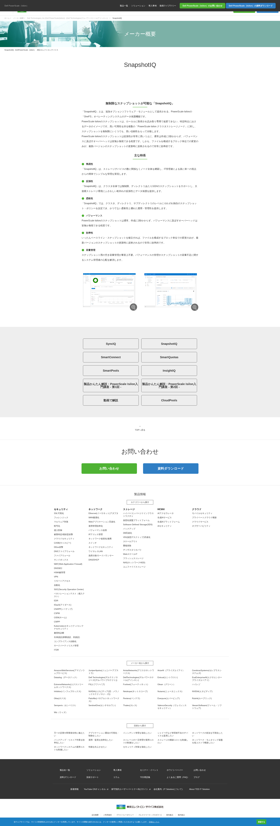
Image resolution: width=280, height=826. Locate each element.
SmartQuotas (169, 357)
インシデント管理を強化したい (137, 733)
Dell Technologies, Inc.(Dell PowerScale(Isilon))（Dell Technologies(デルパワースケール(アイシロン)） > (68, 18)
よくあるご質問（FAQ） (178, 777)
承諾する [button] (261, 821)
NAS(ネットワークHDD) (134, 562)
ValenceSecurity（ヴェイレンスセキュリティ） (172, 706)
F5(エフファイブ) (97, 684)
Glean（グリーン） (166, 684)
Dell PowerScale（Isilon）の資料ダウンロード (251, 6)
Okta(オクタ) (60, 698)
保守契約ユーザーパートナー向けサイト (129, 789)
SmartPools (111, 370)
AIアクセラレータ (166, 513)
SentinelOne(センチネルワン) (102, 705)
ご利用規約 (107, 815)
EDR (56, 600)
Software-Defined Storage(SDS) (138, 524)
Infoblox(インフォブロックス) (67, 691)
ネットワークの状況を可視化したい (207, 734)
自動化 (57, 585)
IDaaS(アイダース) (62, 605)
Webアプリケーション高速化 (102, 522)
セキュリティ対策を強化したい (137, 747)
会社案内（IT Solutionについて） (169, 789)
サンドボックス (61, 560)
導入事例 (152, 6)
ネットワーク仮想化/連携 (100, 538)
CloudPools (169, 400)
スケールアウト (130, 541)
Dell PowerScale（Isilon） (16, 6)
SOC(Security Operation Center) (69, 589)
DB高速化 (127, 533)
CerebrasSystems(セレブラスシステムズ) (207, 671)
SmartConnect (111, 357)
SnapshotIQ (117, 18)
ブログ (197, 777)
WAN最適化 (94, 517)
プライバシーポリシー (125, 815)
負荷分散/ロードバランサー (101, 555)
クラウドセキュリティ (64, 538)
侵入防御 (58, 530)
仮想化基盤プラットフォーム (136, 520)
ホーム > (7, 18)
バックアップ (129, 529)
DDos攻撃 (58, 547)
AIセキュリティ (165, 526)
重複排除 (127, 545)
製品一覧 (124, 6)
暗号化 (57, 526)
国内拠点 (169, 815)
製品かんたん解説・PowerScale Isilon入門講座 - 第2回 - (169, 385)
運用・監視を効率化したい (101, 740)
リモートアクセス (62, 581)
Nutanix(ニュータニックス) (170, 691)
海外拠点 (181, 815)
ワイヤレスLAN (96, 551)
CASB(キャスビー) (62, 543)
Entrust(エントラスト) (168, 677)
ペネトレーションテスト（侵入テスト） (69, 594)
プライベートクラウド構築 (204, 517)
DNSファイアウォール (64, 551)
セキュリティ (61, 509)
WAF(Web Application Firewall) (68, 564)
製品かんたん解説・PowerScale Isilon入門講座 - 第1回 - (111, 385)
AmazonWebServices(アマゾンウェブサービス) (69, 671)
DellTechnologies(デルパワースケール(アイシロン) (138, 678)
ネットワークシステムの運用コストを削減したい (69, 748)
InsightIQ (169, 370)
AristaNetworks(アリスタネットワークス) (138, 671)
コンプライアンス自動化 (65, 641)
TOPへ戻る (140, 430)
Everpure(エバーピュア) (169, 698)
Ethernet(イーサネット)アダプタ (103, 513)
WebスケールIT (130, 554)
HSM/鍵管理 (59, 572)
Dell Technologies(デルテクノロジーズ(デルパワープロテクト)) (103, 678)
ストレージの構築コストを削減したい (173, 741)
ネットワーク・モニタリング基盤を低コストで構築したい (207, 741)
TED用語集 (145, 777)
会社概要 (95, 815)
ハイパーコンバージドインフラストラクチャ (138, 514)
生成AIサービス (165, 517)
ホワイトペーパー (175, 770)
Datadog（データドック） (66, 677)
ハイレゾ (196, 684)
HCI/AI (161, 509)
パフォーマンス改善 (98, 530)
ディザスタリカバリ (132, 550)
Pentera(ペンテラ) (131, 698)
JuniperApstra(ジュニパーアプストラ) (103, 671)
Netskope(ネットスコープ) (135, 691)
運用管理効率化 (96, 526)
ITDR (56, 650)
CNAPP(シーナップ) (63, 609)
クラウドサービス (200, 522)
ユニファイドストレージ (134, 567)
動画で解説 (111, 400)
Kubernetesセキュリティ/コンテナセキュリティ (69, 627)
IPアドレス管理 (96, 534)
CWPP (57, 622)
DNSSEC (58, 568)
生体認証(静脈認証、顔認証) (67, 637)
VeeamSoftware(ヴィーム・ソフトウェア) (207, 706)
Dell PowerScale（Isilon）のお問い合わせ (202, 6)
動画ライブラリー (168, 6)
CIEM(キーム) (60, 617)
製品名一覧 (65, 770)
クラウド (196, 509)
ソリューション (138, 6)
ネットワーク (96, 509)
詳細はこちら (154, 821)
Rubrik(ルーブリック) (202, 698)
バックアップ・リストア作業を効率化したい (69, 741)
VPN (56, 576)
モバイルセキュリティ (202, 513)
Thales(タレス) (130, 705)
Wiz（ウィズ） (61, 712)
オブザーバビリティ (201, 526)
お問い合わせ (109, 468)
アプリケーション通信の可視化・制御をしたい (104, 734)
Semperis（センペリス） (65, 705)
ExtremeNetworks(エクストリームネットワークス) (68, 685)
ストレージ (129, 509)
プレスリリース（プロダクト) (150, 815)
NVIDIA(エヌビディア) (202, 691)
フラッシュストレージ (133, 558)
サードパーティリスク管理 (66, 645)
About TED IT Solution (199, 789)
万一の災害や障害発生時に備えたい (69, 734)
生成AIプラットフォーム (169, 522)
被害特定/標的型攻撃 (63, 534)
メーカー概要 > (19, 18)
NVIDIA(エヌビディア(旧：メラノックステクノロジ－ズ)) (104, 692)
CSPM (57, 613)
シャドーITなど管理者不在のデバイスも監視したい (173, 734)
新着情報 (74, 789)
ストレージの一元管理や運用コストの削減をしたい (138, 741)
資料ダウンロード (171, 468)
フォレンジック (61, 517)
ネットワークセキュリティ (101, 547)
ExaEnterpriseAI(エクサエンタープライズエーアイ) (207, 678)
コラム (116, 777)
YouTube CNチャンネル (95, 789)
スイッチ (93, 543)
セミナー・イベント (149, 770)
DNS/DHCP (94, 560)
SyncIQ (111, 343)
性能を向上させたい (98, 747)
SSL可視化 (59, 513)
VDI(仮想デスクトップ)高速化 (136, 537)
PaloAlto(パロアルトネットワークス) (104, 699)
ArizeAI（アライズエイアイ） (171, 670)
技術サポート (92, 777)
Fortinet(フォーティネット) (135, 684)
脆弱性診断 (59, 633)
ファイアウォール (62, 555)
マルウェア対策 (61, 522)
